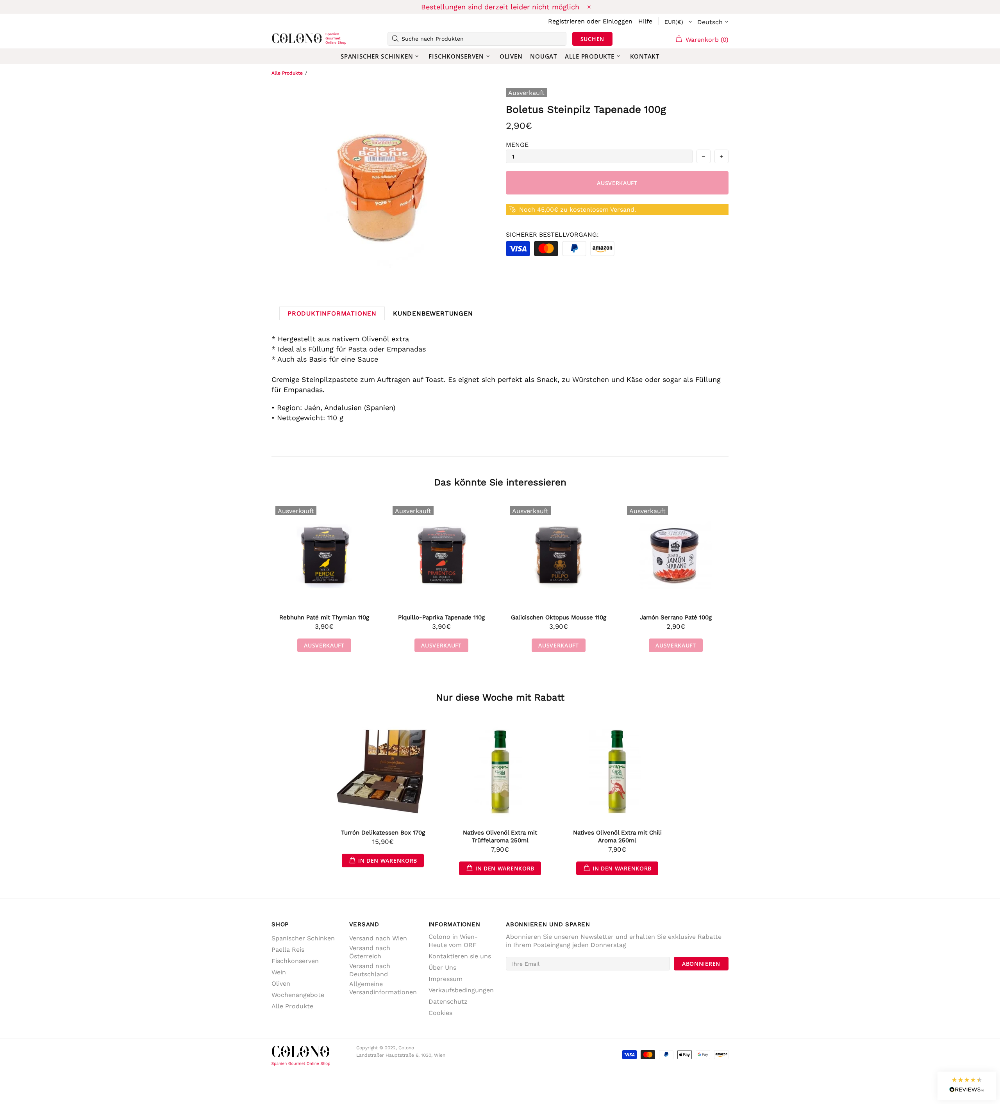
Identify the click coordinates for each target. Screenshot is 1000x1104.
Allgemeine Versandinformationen (383, 988)
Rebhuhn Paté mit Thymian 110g (324, 617)
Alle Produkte (287, 73)
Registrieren (566, 21)
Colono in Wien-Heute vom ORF (453, 941)
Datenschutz (448, 1001)
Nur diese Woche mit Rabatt (500, 697)
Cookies (440, 1013)
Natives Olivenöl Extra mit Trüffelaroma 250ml (500, 836)
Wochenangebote (297, 995)
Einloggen (617, 21)
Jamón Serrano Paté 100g (676, 617)
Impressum (445, 979)
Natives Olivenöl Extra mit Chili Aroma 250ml (617, 836)
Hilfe (645, 21)
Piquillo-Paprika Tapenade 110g (441, 617)
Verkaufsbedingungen (461, 990)
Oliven (280, 983)
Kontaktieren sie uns (460, 956)
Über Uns (442, 967)
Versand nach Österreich (369, 952)
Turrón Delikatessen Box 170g (383, 832)
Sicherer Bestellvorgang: (552, 234)
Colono (283, 39)
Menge (517, 144)
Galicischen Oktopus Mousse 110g (558, 617)
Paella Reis (287, 949)
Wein (278, 972)
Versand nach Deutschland (369, 970)
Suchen (592, 39)
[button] (967, 1086)
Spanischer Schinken (303, 938)
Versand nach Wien (378, 938)
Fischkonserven (295, 961)
